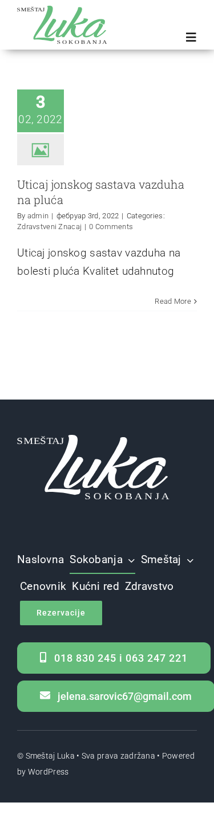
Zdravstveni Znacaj (49, 226)
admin (38, 215)
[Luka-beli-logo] (96, 440)
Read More (173, 301)
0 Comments (111, 226)
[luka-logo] (64, 11)
